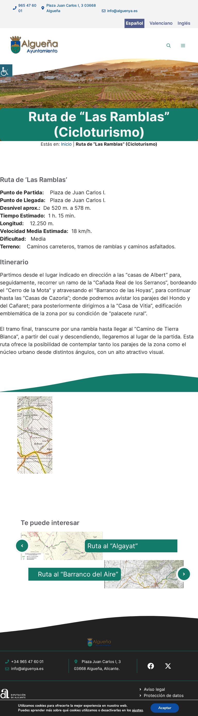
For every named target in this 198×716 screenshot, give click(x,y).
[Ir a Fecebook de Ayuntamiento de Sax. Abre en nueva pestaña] (150, 666)
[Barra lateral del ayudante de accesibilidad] (6, 70)
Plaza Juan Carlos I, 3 (101, 661)
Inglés (184, 23)
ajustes (137, 710)
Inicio (66, 144)
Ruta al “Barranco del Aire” (78, 574)
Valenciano (161, 23)
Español (134, 23)
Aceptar (164, 707)
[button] (168, 45)
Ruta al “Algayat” (112, 546)
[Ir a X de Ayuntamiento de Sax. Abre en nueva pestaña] (168, 666)
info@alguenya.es (122, 10)
